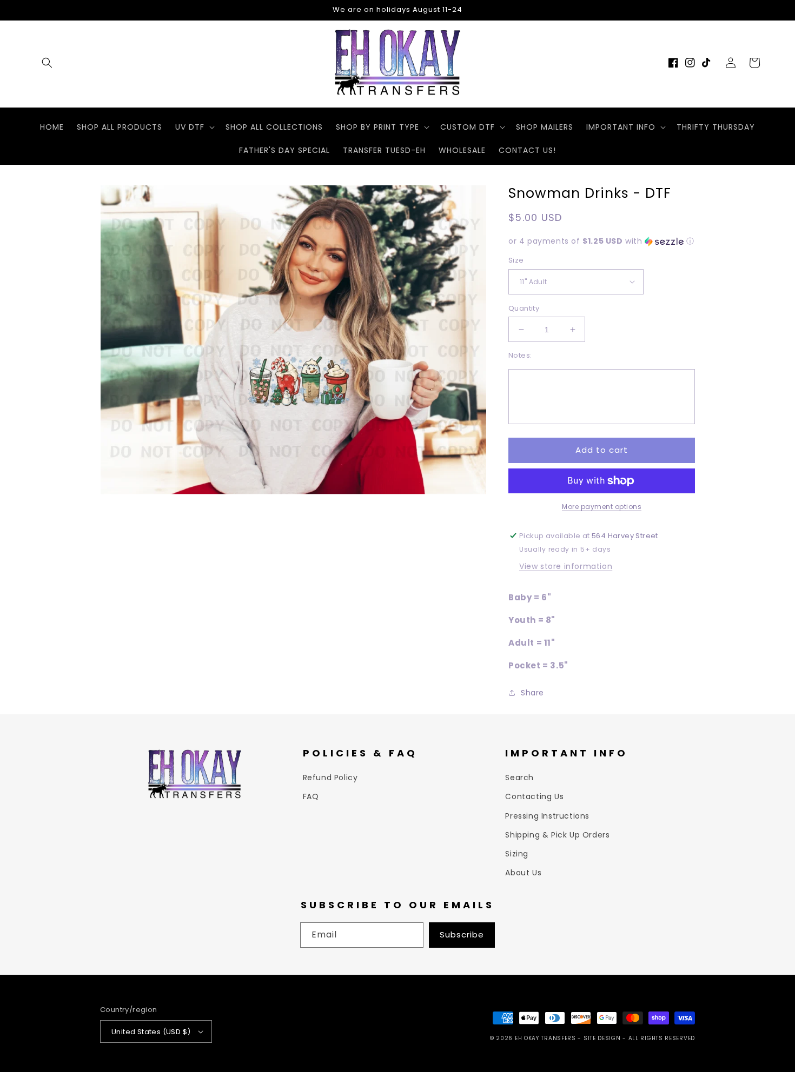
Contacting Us (534, 796)
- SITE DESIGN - (603, 1038)
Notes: (520, 355)
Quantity (523, 308)
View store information (565, 566)
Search (519, 777)
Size (516, 260)
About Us (523, 872)
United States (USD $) (150, 1032)
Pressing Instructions (547, 815)
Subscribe (462, 934)
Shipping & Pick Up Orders (557, 834)
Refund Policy (330, 777)
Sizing (516, 853)
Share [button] (532, 692)
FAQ (311, 796)
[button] (47, 63)
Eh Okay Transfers (545, 1038)
